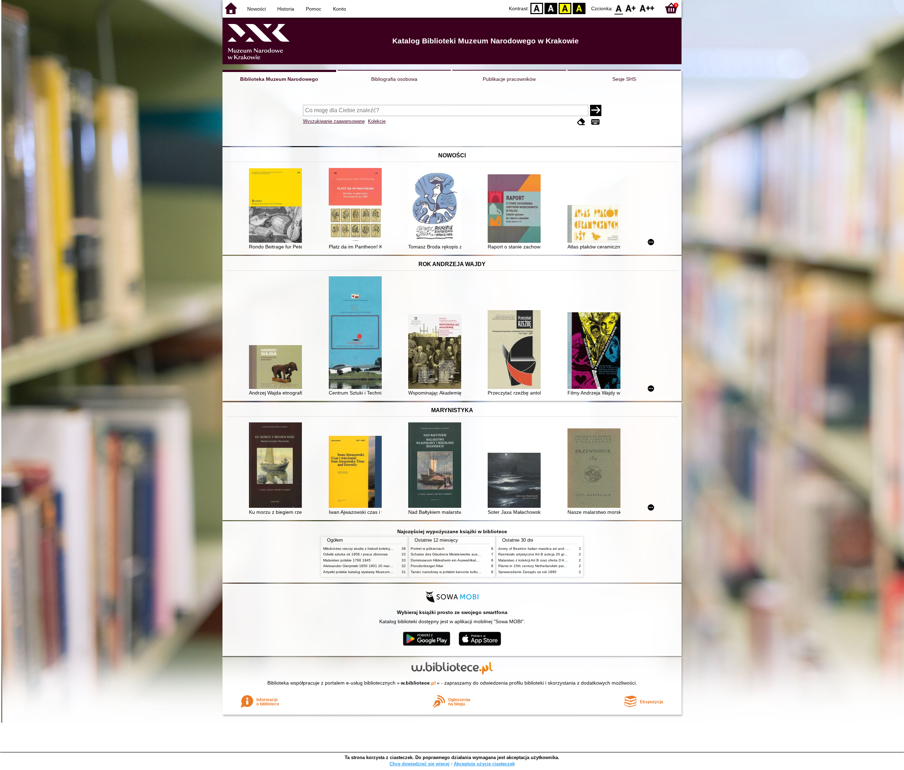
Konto (339, 9)
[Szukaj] (595, 110)
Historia (285, 9)
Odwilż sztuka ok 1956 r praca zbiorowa (355, 554)
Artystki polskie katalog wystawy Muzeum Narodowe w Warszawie (376, 572)
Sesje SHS (624, 79)
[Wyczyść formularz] (581, 122)
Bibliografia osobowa (394, 79)
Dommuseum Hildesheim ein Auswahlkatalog (447, 560)
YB (565, 8)
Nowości (256, 9)
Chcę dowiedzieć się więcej (419, 763)
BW (550, 8)
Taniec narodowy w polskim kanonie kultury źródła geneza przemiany (467, 572)
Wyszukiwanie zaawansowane (334, 121)
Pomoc (313, 9)
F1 (631, 8)
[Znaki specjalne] (595, 122)
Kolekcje (377, 121)
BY (579, 8)
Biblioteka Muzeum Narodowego (279, 79)
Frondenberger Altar (427, 566)
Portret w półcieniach (428, 549)
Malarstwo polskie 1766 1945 (347, 560)
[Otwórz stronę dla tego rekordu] (277, 206)
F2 (647, 8)
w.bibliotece (418, 683)
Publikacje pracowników (509, 79)
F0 (618, 8)
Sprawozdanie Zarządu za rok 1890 (527, 572)
